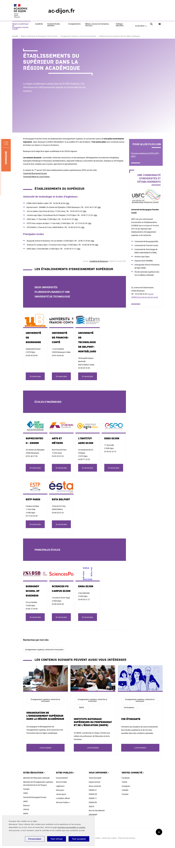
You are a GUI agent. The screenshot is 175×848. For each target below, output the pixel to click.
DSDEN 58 (93, 794)
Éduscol (26, 805)
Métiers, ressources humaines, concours (97, 25)
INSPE (81, 707)
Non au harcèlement (97, 810)
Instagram (126, 786)
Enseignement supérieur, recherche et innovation (44, 649)
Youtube (125, 794)
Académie (39, 24)
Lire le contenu (45, 747)
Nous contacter (95, 786)
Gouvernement (62, 778)
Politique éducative (119, 25)
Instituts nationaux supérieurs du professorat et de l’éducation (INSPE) (93, 722)
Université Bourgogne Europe (34, 797)
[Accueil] (25, 11)
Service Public (61, 782)
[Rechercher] (151, 26)
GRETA (91, 806)
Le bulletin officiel (63, 798)
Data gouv (60, 790)
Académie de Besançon (99, 261)
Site (67, 203)
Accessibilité (159, 24)
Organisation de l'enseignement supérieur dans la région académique (45, 715)
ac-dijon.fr (61, 11)
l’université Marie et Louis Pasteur (36, 176)
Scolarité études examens (53, 25)
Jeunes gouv (61, 794)
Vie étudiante (130, 719)
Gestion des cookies (109, 838)
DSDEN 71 (93, 798)
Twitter (124, 782)
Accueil (15, 36)
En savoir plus (35, 376)
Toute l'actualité (95, 778)
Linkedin (125, 790)
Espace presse (94, 782)
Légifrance (60, 786)
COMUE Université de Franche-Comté (144, 297)
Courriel (150, 294)
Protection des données (126, 838)
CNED (25, 793)
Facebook (126, 778)
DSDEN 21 (93, 790)
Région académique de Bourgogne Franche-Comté (20, 26)
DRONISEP (93, 814)
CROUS (26, 809)
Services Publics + (63, 802)
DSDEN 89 (93, 802)
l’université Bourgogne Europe (35, 173)
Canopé (26, 789)
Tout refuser (56, 838)
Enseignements (74, 24)
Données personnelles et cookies (71, 827)
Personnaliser (34, 838)
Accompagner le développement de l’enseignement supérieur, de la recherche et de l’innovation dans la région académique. (44, 729)
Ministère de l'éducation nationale (36, 778)
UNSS (25, 801)
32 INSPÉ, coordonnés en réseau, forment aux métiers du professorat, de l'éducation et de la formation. (92, 736)
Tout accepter (79, 838)
